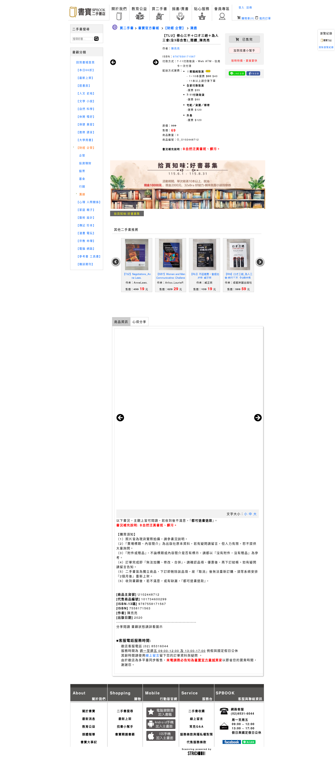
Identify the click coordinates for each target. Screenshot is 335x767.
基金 (82, 178)
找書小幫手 (125, 726)
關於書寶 (88, 711)
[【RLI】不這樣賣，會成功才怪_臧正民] (204, 254)
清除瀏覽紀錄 (326, 47)
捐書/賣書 (180, 8)
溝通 (82, 194)
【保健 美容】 (86, 124)
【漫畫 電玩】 (86, 233)
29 (176, 288)
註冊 (249, 7)
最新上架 (125, 719)
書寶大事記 (89, 742)
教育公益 (139, 8)
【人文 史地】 (86, 93)
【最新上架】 (85, 78)
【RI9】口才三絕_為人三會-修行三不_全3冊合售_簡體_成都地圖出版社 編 (238, 277)
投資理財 (85, 163)
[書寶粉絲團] (232, 742)
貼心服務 (202, 8)
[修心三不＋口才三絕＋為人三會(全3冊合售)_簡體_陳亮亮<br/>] (326, 41)
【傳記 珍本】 (86, 225)
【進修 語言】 (86, 132)
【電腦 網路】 (86, 248)
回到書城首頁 (85, 62)
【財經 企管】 (86, 147)
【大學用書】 (85, 140)
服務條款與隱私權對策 (196, 734)
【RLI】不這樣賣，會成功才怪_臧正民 (204, 275)
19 (142, 288)
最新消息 (88, 719)
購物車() (247, 18)
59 (244, 288)
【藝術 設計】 (86, 217)
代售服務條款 (196, 742)
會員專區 (222, 8)
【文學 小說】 (86, 101)
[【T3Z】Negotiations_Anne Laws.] (136, 254)
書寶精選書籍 (125, 734)
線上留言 (153, 655)
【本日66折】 (86, 70)
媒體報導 (88, 734)
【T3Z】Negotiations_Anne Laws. (137, 275)
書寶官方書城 (148, 28)
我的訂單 (264, 18)
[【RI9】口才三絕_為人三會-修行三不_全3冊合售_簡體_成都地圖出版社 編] (238, 254)
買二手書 (159, 8)
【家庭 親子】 (86, 210)
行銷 (82, 186)
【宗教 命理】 (86, 241)
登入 (241, 7)
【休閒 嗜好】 (86, 116)
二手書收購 (196, 711)
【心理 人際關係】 (89, 202)
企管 (82, 155)
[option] (137, 265)
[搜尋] (96, 39)
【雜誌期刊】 (85, 264)
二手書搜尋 (125, 711)
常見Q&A (196, 726)
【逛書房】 (84, 85)
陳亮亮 (175, 48)
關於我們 (119, 8)
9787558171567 (184, 56)
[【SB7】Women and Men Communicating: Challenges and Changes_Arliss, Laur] (170, 254)
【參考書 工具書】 (89, 256)
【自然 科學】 (86, 109)
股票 (82, 171)
